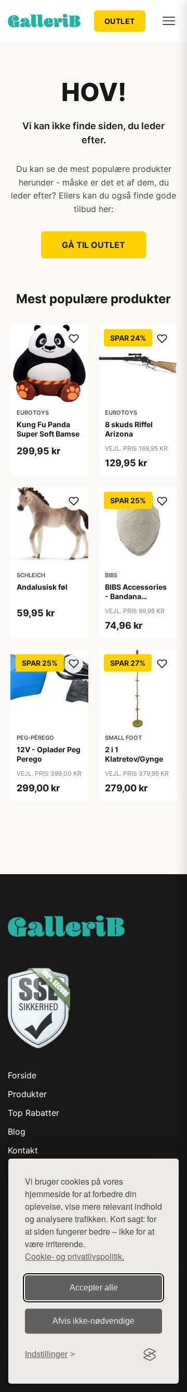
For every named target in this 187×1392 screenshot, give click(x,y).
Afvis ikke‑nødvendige (93, 1320)
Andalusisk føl (42, 586)
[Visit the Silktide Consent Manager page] (149, 1354)
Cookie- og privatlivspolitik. (74, 1256)
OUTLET (119, 21)
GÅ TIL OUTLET (93, 245)
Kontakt (23, 1150)
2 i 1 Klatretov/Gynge (134, 754)
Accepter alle (94, 1287)
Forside (22, 1075)
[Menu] (168, 20)
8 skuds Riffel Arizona (129, 429)
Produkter (27, 1094)
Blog (16, 1131)
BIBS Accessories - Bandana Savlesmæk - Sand (136, 601)
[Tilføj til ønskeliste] (73, 338)
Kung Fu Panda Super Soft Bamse (48, 429)
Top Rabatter (33, 1113)
